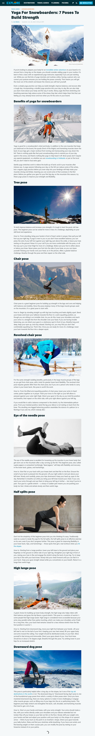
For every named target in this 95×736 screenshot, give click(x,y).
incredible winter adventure (56, 70)
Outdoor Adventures (28, 9)
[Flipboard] (73, 3)
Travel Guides (43, 3)
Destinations (29, 3)
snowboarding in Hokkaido (55, 158)
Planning (55, 3)
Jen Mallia (16, 22)
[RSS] (76, 3)
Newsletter (87, 3)
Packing (65, 3)
